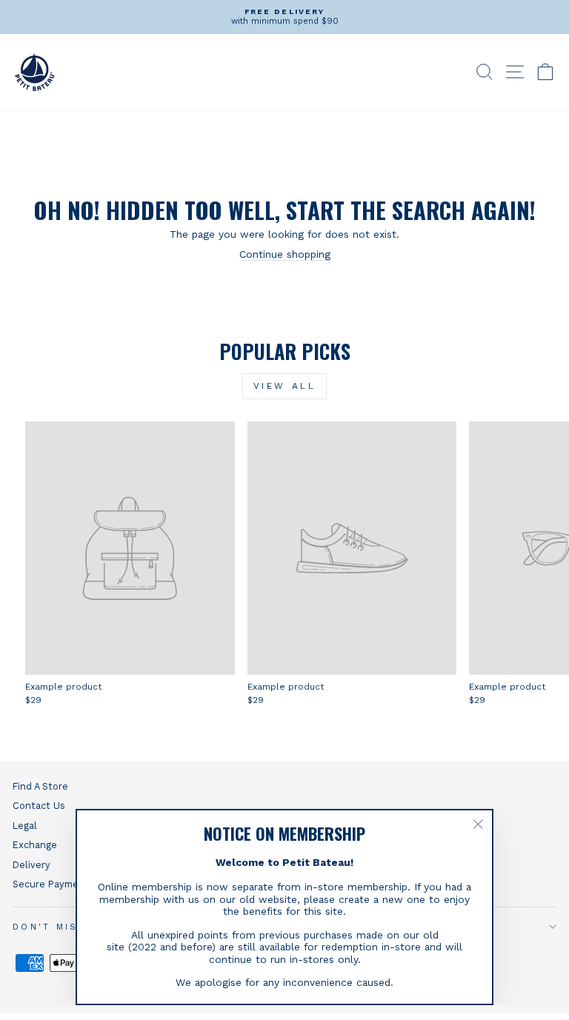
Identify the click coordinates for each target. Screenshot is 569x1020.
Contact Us (39, 805)
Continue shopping (284, 254)
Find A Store (40, 786)
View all (284, 386)
